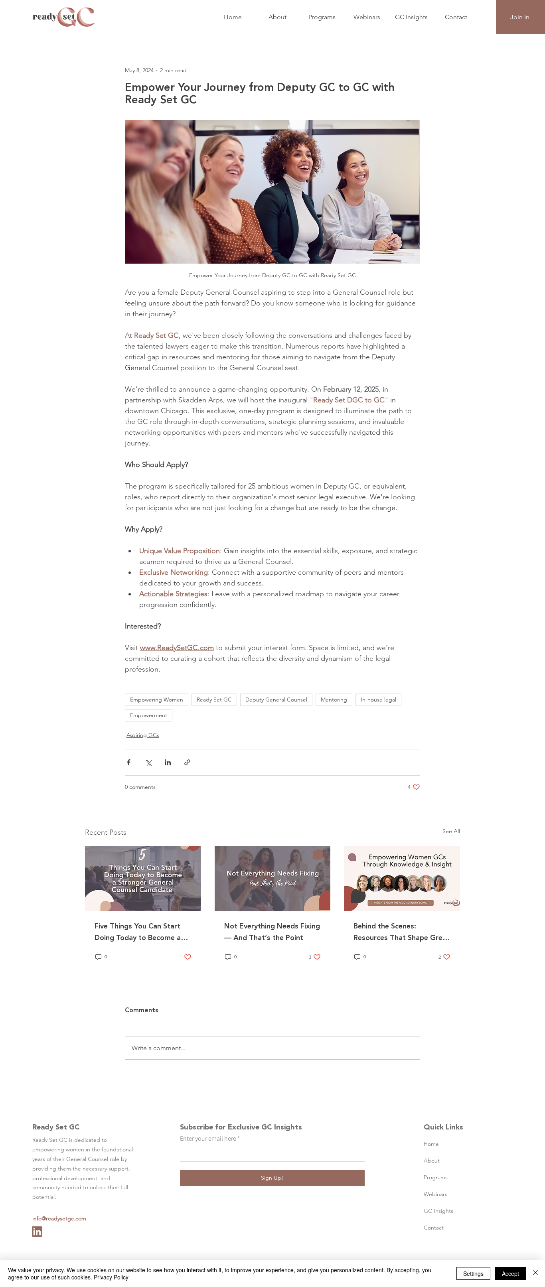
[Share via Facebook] (128, 762)
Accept (510, 1273)
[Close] (535, 1273)
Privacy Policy (111, 1277)
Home (431, 1143)
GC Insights (438, 1210)
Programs (436, 1177)
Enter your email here (208, 1138)
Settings (473, 1273)
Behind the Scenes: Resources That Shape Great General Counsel (401, 932)
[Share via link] (187, 762)
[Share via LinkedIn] (168, 762)
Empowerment (148, 715)
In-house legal (378, 699)
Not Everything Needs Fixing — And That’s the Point (272, 932)
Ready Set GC (214, 699)
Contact (434, 1227)
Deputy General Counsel (276, 699)
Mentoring (334, 699)
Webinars (435, 1194)
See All (451, 831)
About (432, 1160)
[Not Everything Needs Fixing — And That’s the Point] (273, 878)
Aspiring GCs (142, 735)
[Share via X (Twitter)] (148, 762)
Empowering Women (156, 699)
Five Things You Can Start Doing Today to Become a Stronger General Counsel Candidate (138, 932)
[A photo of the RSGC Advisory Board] (402, 878)
